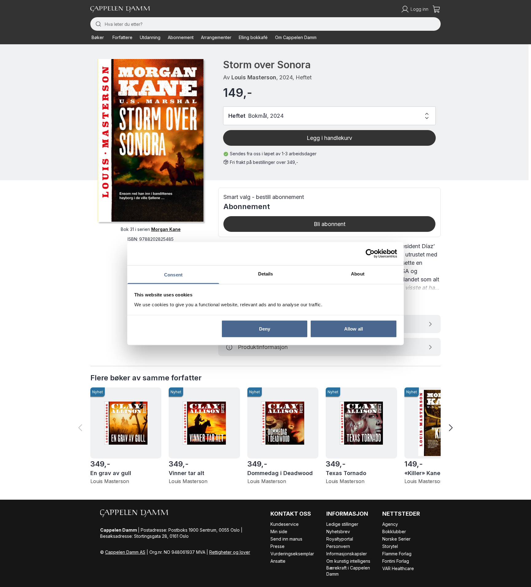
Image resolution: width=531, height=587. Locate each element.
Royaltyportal (339, 538)
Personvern (338, 546)
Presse (277, 546)
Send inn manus (286, 538)
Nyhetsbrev (338, 531)
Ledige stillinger (342, 524)
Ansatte (277, 561)
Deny (264, 328)
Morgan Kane (166, 229)
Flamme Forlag (396, 553)
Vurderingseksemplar (292, 553)
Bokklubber (394, 531)
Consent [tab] (173, 274)
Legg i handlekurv (329, 138)
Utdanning (150, 37)
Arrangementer (216, 37)
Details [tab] (265, 273)
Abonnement (181, 37)
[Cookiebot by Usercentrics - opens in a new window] (370, 253)
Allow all (353, 328)
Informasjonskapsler (346, 553)
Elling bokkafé (253, 37)
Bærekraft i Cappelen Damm (348, 571)
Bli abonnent (329, 224)
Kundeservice (284, 524)
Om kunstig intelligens (348, 561)
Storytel (390, 546)
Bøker (98, 37)
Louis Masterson (253, 77)
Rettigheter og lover (229, 552)
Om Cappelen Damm (296, 37)
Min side (278, 531)
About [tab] (357, 273)
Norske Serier (396, 538)
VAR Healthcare (398, 568)
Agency (390, 524)
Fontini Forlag (395, 561)
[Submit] (97, 24)
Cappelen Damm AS (125, 552)
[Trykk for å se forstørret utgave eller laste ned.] (150, 140)
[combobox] (265, 24)
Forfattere (122, 37)
